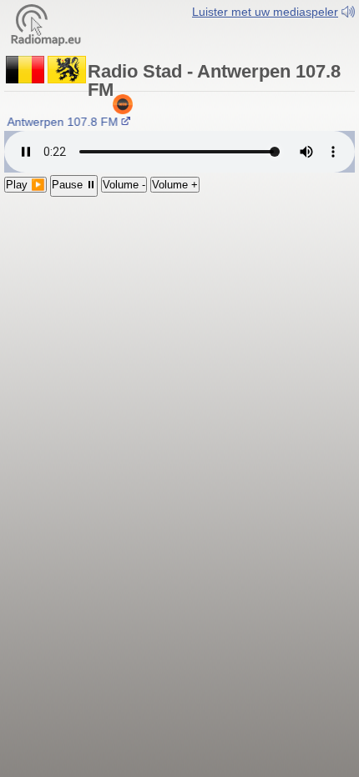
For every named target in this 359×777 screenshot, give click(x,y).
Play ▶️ (25, 184)
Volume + (175, 184)
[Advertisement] (179, 298)
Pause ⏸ (74, 184)
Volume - (124, 184)
